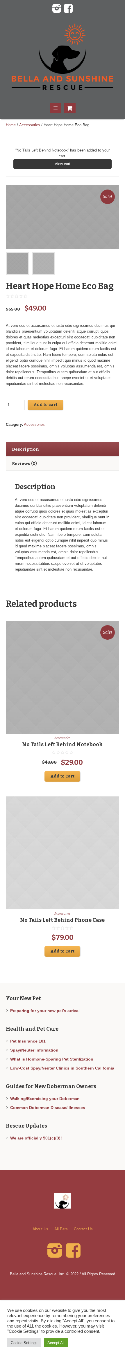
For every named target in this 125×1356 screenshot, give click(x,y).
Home (11, 125)
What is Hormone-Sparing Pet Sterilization (51, 1059)
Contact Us (83, 1229)
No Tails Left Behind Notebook (62, 744)
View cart (62, 164)
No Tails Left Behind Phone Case (62, 920)
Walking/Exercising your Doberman (45, 1098)
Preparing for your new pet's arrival (45, 1010)
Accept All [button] (56, 1343)
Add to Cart (62, 776)
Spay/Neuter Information (34, 1050)
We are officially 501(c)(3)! (36, 1138)
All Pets (61, 1229)
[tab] (62, 449)
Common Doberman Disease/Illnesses (47, 1107)
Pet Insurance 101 (28, 1041)
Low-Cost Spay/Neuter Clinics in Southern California (62, 1068)
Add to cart (45, 404)
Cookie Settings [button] (24, 1343)
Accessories (29, 125)
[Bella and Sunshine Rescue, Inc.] (62, 57)
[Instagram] (56, 8)
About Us (40, 1229)
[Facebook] (68, 8)
